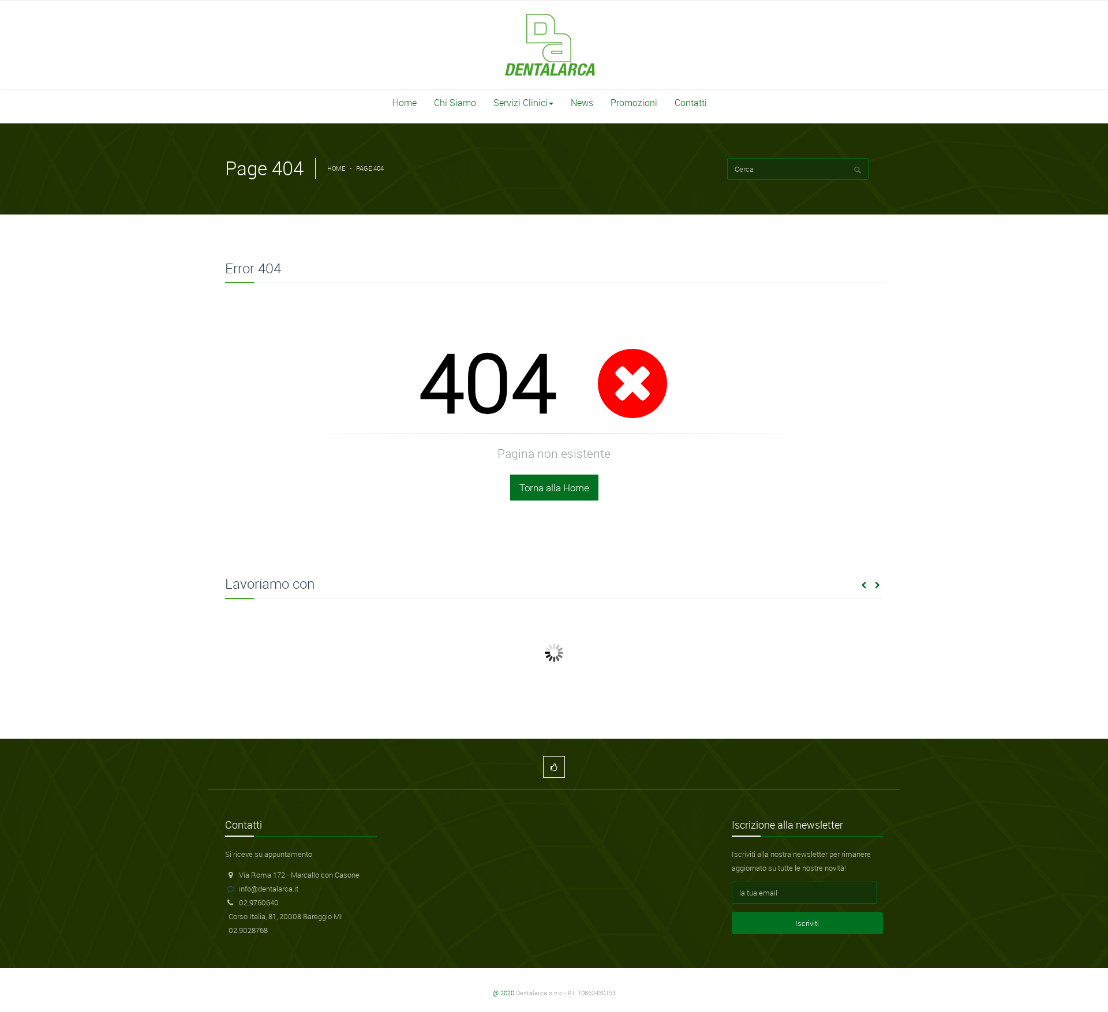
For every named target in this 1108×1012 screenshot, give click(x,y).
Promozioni (634, 102)
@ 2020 (503, 992)
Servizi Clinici (520, 102)
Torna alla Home (554, 487)
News (582, 102)
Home (404, 102)
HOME (336, 168)
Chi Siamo (455, 102)
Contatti (691, 102)
